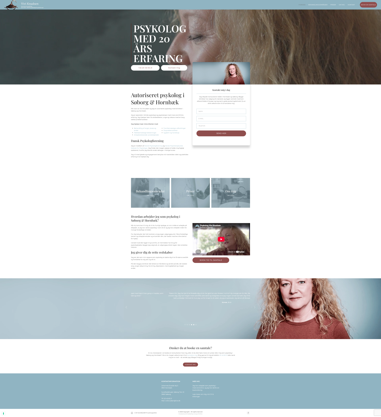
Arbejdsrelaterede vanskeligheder (146, 135)
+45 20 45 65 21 (145, 68)
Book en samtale (368, 5)
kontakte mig (192, 355)
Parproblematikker (171, 130)
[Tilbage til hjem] (24, 5)
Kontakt (351, 5)
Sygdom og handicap (171, 133)
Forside (302, 5)
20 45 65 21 (223, 355)
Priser (333, 5)
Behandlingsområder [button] (317, 5)
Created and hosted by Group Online (190, 414)
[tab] (185, 324)
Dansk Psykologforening (153, 146)
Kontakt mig (174, 68)
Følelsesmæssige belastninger (145, 133)
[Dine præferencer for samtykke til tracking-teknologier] (3, 413)
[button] (126, 307)
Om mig (342, 5)
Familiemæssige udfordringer (175, 128)
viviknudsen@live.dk (172, 401)
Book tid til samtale (211, 260)
